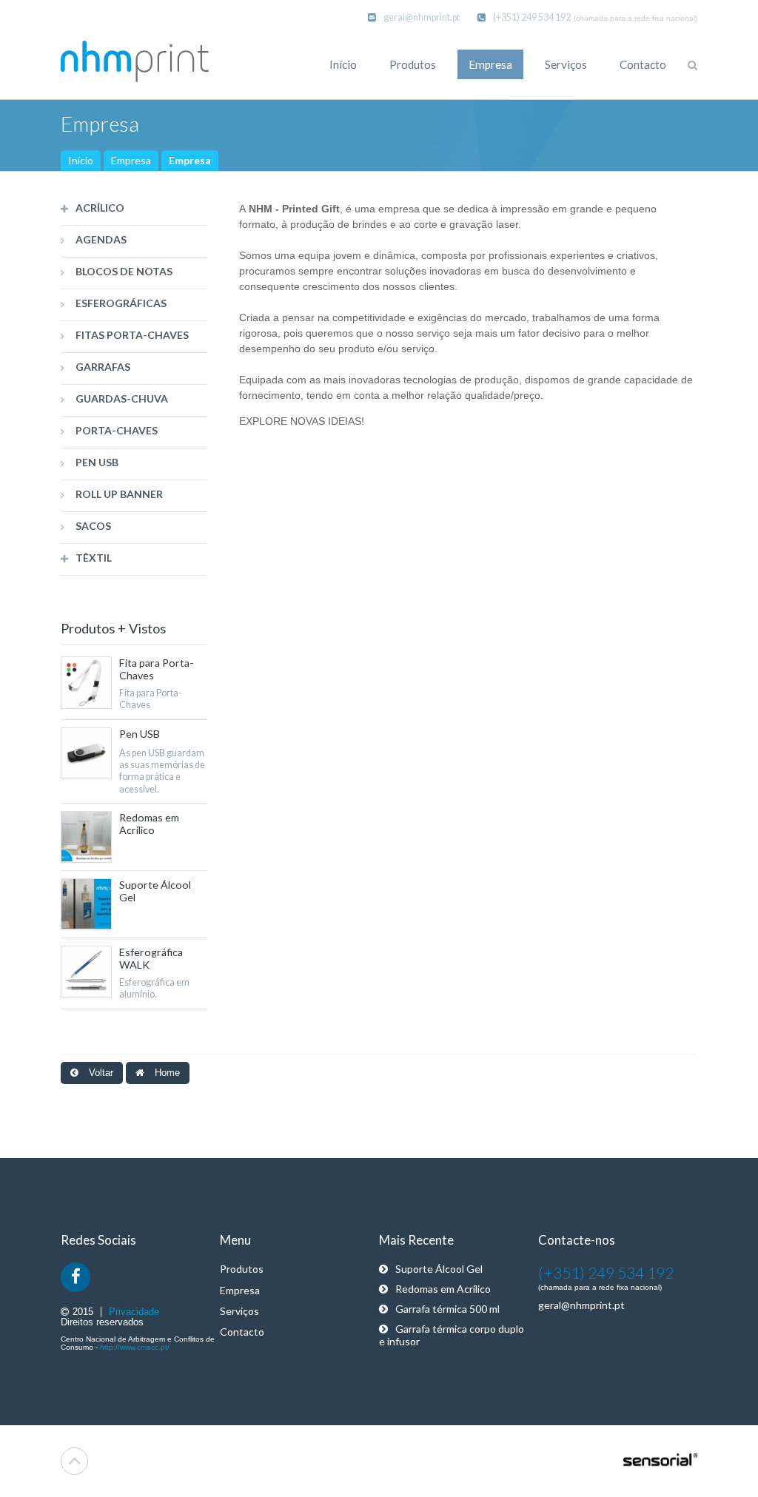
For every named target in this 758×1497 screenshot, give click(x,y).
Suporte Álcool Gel (439, 1268)
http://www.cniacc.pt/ (135, 1347)
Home (166, 1073)
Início (80, 160)
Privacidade (134, 1312)
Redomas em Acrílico (443, 1288)
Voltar (99, 1073)
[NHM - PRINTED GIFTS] (135, 62)
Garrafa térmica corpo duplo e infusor (451, 1335)
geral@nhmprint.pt (421, 17)
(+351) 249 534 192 (532, 17)
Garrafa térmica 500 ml (447, 1308)
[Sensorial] (660, 1460)
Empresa (131, 160)
